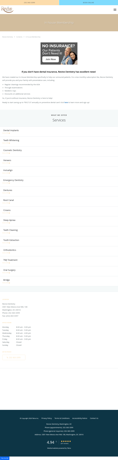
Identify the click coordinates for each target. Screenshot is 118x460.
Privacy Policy (46, 418)
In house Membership (33, 37)
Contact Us (94, 418)
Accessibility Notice (79, 418)
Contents (19, 37)
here (66, 102)
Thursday (16, 336)
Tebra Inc (35, 418)
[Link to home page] (7, 9)
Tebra (69, 448)
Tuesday (16, 330)
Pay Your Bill (4, 458)
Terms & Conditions (62, 418)
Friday (16, 339)
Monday (16, 327)
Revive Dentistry (7, 37)
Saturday (11, 342)
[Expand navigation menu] (115, 10)
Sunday (11, 345)
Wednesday (16, 333)
